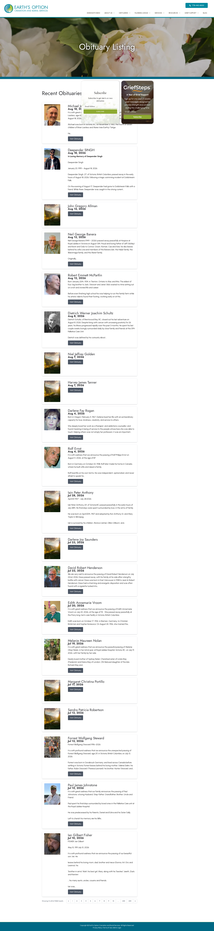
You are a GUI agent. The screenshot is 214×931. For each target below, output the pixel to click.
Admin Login (117, 928)
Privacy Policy (97, 928)
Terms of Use (107, 928)
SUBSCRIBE (100, 112)
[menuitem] (93, 13)
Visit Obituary (75, 139)
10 (113, 901)
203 (123, 901)
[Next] (135, 901)
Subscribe (137, 117)
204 (130, 901)
